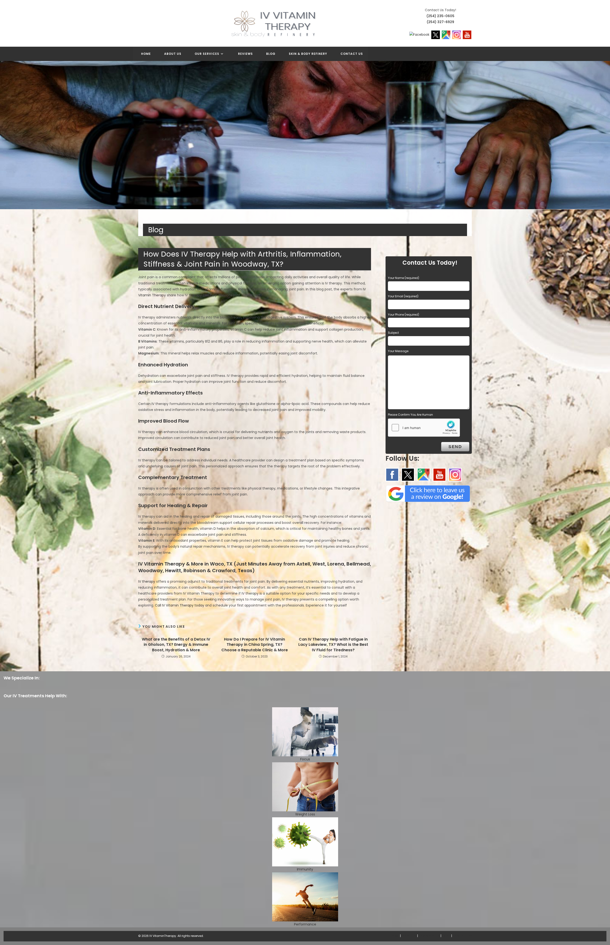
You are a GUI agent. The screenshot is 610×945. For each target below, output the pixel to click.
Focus (305, 759)
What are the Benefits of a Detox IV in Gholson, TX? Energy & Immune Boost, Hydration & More (176, 645)
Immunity (305, 869)
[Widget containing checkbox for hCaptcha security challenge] (424, 428)
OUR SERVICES (429, 936)
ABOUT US (409, 936)
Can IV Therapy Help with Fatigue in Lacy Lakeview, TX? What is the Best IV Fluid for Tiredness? (333, 645)
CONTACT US (462, 936)
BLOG (446, 936)
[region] (305, 135)
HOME (395, 936)
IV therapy (146, 581)
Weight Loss (305, 814)
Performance (305, 924)
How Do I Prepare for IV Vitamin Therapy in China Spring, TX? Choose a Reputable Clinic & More (254, 645)
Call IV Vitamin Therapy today (179, 605)
